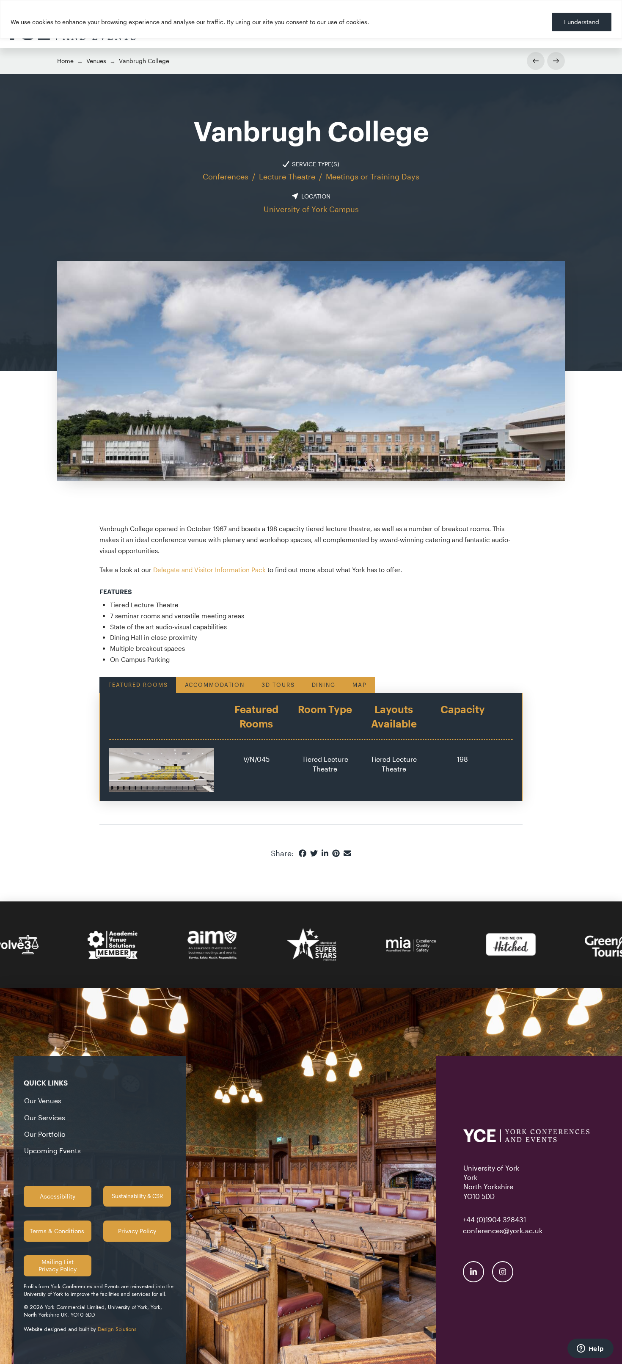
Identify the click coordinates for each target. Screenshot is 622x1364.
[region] (311, 19)
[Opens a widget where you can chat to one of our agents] (590, 1349)
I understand (581, 21)
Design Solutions (117, 1329)
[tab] (137, 685)
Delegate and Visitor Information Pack (209, 569)
